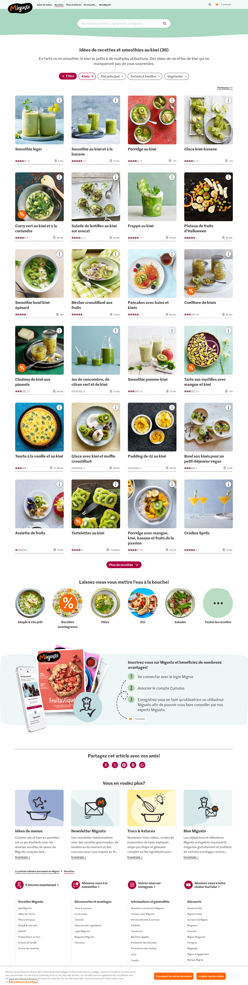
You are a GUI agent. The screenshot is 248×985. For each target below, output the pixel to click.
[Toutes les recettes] (218, 608)
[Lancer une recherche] (210, 4)
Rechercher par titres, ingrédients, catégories (124, 23)
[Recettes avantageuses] (67, 608)
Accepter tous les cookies (211, 976)
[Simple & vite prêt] (30, 608)
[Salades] (180, 608)
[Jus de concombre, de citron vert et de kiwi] (96, 361)
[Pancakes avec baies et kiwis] (152, 284)
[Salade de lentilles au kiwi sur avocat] (96, 207)
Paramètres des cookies (144, 948)
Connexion (226, 4)
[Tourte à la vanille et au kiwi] (39, 438)
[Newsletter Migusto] (95, 824)
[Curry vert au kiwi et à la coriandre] (39, 207)
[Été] (143, 608)
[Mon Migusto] (208, 824)
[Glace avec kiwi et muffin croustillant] (96, 438)
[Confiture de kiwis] (208, 284)
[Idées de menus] (39, 824)
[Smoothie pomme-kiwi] (152, 361)
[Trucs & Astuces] (151, 824)
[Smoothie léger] (39, 131)
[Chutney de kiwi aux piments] (39, 361)
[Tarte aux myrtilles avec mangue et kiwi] (208, 361)
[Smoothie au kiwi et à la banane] (96, 131)
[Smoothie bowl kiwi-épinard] (39, 284)
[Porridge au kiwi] (152, 131)
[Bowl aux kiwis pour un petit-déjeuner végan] (208, 438)
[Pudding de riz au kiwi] (152, 438)
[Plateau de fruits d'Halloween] (208, 207)
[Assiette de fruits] (39, 517)
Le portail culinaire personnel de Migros (37, 871)
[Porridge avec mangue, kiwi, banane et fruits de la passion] (152, 517)
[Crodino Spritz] (208, 517)
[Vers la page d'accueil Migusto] (20, 5)
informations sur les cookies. (23, 981)
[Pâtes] (105, 608)
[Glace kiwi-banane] (208, 131)
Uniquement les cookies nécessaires (174, 976)
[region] (124, 976)
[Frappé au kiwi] (152, 207)
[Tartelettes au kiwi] (96, 517)
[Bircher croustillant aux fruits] (96, 284)
